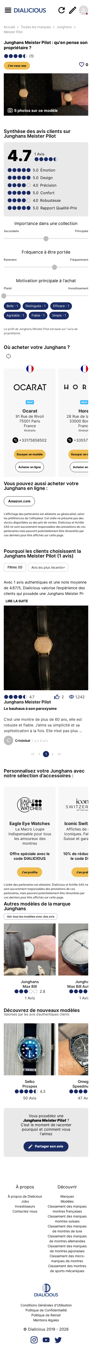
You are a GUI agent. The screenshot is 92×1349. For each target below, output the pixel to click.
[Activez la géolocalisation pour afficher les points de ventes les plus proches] (8, 356)
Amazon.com (19, 501)
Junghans (64, 27)
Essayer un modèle (30, 454)
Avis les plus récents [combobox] (47, 567)
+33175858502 (33, 440)
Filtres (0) (15, 567)
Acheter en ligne (29, 467)
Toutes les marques (36, 27)
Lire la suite (17, 601)
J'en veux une (17, 65)
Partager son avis (49, 1146)
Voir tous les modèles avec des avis (30, 916)
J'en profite (30, 872)
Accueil (9, 27)
